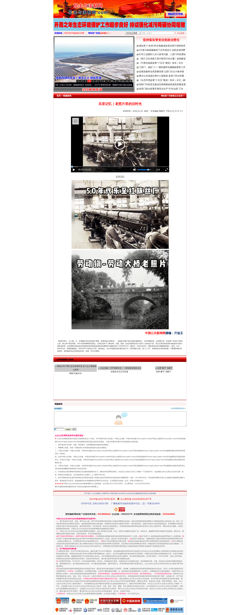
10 (112, 81)
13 (123, 81)
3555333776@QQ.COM (74, 33)
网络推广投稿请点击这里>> (173, 96)
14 (127, 81)
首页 (59, 95)
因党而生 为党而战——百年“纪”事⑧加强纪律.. (71, 85)
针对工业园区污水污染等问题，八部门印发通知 (162, 54)
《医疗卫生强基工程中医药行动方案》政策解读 (162, 58)
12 (119, 81)
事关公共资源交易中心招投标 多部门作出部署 (161, 76)
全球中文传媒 (76, 8)
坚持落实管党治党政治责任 (161, 40)
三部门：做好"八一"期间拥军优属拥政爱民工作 (162, 67)
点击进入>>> (105, 33)
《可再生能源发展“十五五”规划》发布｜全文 (161, 63)
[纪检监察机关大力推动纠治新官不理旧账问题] (120, 27)
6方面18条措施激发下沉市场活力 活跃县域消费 (162, 50)
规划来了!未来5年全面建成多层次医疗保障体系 (162, 46)
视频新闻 (67, 95)
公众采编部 (96, 493)
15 (131, 81)
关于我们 (87, 493)
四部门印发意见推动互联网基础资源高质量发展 (162, 84)
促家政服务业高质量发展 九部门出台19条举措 (161, 71)
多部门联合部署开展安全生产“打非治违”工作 (161, 89)
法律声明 (105, 493)
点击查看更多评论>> (178, 408)
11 (116, 81)
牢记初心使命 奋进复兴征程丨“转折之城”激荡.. (110, 85)
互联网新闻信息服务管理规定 (97, 445)
